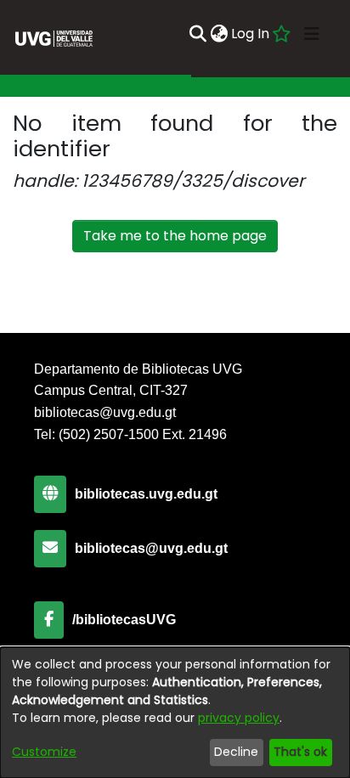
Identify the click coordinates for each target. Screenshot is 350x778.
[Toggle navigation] (312, 34)
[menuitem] (218, 34)
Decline (236, 751)
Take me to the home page (175, 235)
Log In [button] (251, 33)
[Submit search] (197, 34)
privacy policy (238, 717)
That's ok (300, 751)
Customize (44, 751)
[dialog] (175, 712)
